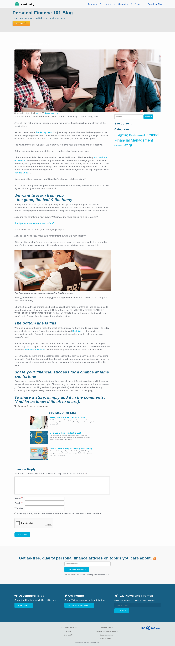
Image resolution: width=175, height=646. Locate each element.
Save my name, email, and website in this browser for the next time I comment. (59, 513)
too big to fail (22, 173)
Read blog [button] (23, 605)
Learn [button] (107, 4)
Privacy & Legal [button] (106, 638)
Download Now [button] (155, 4)
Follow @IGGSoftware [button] (78, 605)
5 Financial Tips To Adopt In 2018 (65, 433)
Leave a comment (52, 113)
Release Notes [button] (106, 628)
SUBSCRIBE (20, 23)
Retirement (118, 145)
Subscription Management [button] (106, 631)
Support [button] (122, 4)
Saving (127, 145)
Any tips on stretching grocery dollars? (34, 223)
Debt (132, 135)
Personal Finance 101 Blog (43, 12)
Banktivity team (44, 132)
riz (37, 113)
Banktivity (27, 4)
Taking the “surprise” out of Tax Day (67, 417)
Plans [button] (138, 4)
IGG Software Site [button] (69, 628)
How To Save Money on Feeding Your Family (71, 448)
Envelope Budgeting (35, 349)
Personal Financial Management (33, 406)
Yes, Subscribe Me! (76, 569)
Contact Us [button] (69, 635)
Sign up (121, 611)
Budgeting (121, 135)
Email (18, 503)
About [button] (68, 631)
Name (18, 498)
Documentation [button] (106, 635)
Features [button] (92, 4)
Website (18, 508)
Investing (139, 135)
